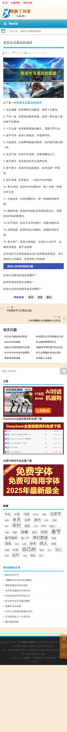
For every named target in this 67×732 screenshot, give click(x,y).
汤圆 (54, 538)
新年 (34, 532)
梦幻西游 (40, 537)
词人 (49, 550)
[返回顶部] (63, 654)
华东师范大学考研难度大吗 (49, 336)
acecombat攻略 (12, 341)
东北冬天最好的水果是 (15, 336)
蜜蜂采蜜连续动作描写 (16, 585)
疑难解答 (31, 646)
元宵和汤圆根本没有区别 (17, 590)
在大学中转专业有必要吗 (16, 352)
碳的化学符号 (12, 574)
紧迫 (30, 102)
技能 (15, 532)
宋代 (16, 525)
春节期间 (11, 537)
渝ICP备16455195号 (45, 646)
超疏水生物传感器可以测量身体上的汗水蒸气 (19, 347)
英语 (42, 549)
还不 (15, 554)
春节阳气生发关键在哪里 (17, 600)
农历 (7, 520)
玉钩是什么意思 (44, 357)
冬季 (27, 520)
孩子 (6, 526)
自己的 (29, 549)
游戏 (8, 543)
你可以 (36, 514)
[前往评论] (63, 646)
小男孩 (33, 661)
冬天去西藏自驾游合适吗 (48, 352)
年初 (43, 526)
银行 (41, 555)
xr (11, 53)
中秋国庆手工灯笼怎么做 (19, 310)
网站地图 (22, 646)
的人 (43, 543)
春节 (56, 531)
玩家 (24, 544)
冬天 (17, 519)
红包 (15, 550)
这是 (25, 555)
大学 (46, 520)
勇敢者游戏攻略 (12, 357)
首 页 (5, 2)
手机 (7, 532)
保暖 (44, 514)
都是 (33, 555)
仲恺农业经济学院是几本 (17, 595)
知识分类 (27, 2)
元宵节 (55, 513)
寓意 (27, 526)
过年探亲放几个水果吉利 (17, 616)
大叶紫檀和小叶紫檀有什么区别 (44, 320)
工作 (35, 526)
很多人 (52, 526)
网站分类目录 (52, 642)
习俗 (26, 514)
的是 (53, 543)
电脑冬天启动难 (13, 606)
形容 (19, 102)
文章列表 (15, 2)
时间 (44, 532)
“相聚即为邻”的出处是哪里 (18, 580)
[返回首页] (63, 638)
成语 (39, 102)
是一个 (25, 538)
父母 (17, 544)
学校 (54, 520)
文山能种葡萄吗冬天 (46, 341)
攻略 (24, 531)
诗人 (58, 549)
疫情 (33, 543)
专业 (7, 514)
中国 (17, 514)
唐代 (37, 519)
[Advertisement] (33, 698)
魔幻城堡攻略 (12, 621)
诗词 (6, 555)
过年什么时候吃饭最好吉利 (18, 611)
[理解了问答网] (33, 12)
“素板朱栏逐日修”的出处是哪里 (51, 347)
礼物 (7, 550)
